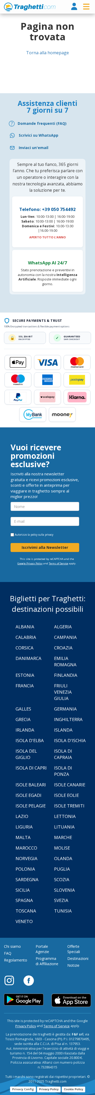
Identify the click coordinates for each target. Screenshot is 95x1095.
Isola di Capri (31, 768)
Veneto (24, 921)
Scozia (61, 879)
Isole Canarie (69, 785)
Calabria (26, 637)
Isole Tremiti (69, 806)
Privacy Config (23, 1089)
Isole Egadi (28, 795)
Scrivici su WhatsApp (38, 135)
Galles (23, 709)
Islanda (63, 730)
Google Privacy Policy (29, 563)
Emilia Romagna (65, 661)
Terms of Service (58, 563)
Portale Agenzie (42, 949)
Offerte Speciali (73, 949)
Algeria (63, 627)
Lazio (22, 816)
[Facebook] (28, 980)
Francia (25, 686)
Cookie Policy (73, 1089)
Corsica (25, 648)
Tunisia (63, 911)
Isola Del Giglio (26, 754)
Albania (25, 627)
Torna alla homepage (47, 53)
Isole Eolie (66, 795)
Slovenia (64, 890)
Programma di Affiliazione (47, 961)
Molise (62, 848)
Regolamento (15, 960)
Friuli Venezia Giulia (63, 692)
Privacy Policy (25, 1026)
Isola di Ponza (63, 771)
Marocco (26, 848)
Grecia (23, 719)
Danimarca (28, 658)
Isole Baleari (31, 785)
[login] (74, 7)
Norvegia (26, 858)
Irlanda (25, 730)
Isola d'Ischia (70, 740)
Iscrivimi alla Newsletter (45, 547)
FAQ (7, 953)
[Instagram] (12, 980)
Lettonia (65, 816)
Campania (65, 637)
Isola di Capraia (63, 754)
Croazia (63, 648)
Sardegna (27, 879)
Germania (65, 709)
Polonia (25, 869)
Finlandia (65, 675)
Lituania (64, 827)
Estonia (25, 675)
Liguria (24, 827)
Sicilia (23, 890)
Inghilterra (68, 719)
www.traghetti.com (29, 6)
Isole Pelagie (31, 806)
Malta (23, 837)
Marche (63, 837)
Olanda (63, 858)
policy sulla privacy (42, 534)
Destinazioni (77, 958)
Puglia (62, 869)
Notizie (73, 965)
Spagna (24, 900)
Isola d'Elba (30, 740)
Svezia (61, 900)
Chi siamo (12, 946)
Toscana (26, 911)
